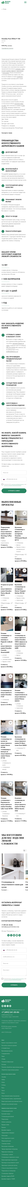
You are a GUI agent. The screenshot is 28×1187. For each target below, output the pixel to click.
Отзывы (3, 1059)
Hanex (3, 1082)
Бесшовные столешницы (8, 1146)
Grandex (4, 1077)
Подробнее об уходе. (8, 225)
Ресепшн (4, 1127)
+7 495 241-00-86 (7, 925)
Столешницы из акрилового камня (10, 1157)
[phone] (11, 935)
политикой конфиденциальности (17, 484)
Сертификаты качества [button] (7, 48)
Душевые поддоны (6, 1130)
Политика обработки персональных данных (12, 1067)
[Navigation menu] (25, 2)
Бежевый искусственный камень (9, 1104)
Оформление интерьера (8, 1132)
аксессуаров (5, 72)
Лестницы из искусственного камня (10, 1162)
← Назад (3, 9)
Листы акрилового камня (8, 1138)
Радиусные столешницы (7, 1151)
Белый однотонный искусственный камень (12, 1101)
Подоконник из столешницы (8, 1170)
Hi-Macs (4, 1085)
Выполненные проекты (7, 1051)
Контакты (4, 1064)
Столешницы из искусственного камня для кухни (12, 884)
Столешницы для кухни (7, 1111)
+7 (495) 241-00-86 (10, 1012)
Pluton (3, 1087)
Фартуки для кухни (6, 1141)
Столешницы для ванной (8, 1116)
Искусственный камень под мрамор (10, 1096)
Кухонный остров (6, 1114)
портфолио (20, 76)
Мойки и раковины (6, 1122)
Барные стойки (5, 1124)
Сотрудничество (6, 1053)
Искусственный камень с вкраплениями (11, 1098)
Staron (3, 1090)
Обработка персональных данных (10, 1070)
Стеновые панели (6, 1143)
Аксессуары (5, 1135)
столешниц (18, 69)
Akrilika (3, 1079)
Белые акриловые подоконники (9, 1160)
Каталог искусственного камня (9, 1042)
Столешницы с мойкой (7, 1154)
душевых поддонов (11, 70)
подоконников (19, 70)
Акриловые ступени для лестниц (9, 1165)
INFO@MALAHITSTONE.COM (10, 927)
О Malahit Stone (6, 1048)
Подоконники (5, 1119)
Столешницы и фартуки (7, 1173)
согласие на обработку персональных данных (12, 485)
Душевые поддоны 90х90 (8, 1176)
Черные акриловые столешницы (10, 1149)
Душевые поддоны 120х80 (8, 1179)
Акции (3, 1056)
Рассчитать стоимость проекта (9, 1045)
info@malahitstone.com (12, 351)
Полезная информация (7, 1061)
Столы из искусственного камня (9, 1168)
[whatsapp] (17, 935)
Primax (3, 1093)
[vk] (8, 935)
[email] (14, 935)
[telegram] (19, 935)
